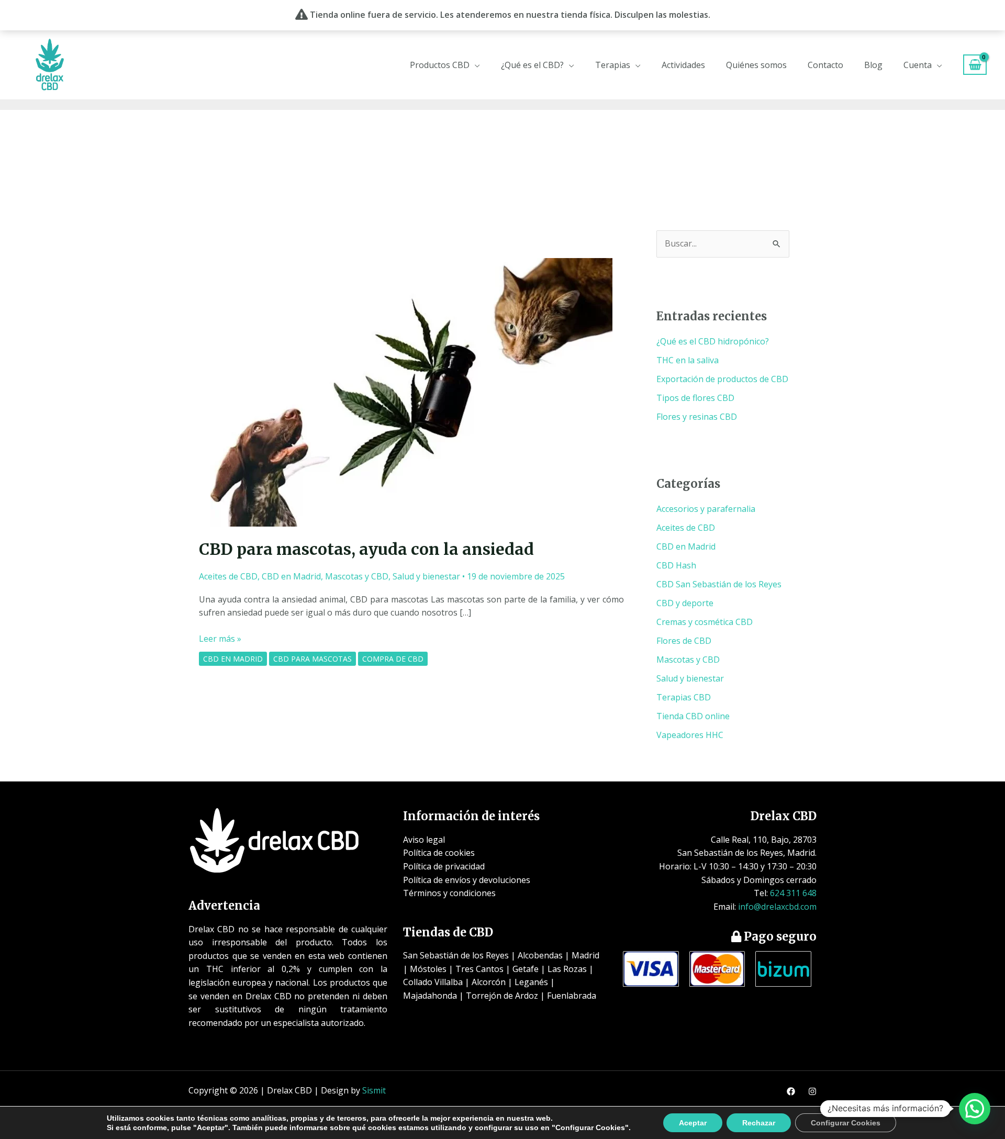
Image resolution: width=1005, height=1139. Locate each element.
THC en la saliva (687, 360)
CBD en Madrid (291, 576)
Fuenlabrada (571, 995)
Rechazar (758, 1123)
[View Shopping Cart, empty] (975, 64)
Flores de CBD (683, 640)
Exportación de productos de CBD (722, 379)
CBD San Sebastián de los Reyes (718, 584)
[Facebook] (791, 1091)
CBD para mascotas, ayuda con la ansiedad (366, 549)
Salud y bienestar (426, 576)
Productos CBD (440, 65)
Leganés (531, 982)
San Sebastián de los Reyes (456, 955)
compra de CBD (392, 659)
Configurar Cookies (845, 1123)
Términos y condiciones (449, 893)
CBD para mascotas (312, 659)
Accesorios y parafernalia (705, 509)
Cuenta (917, 65)
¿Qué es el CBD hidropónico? (712, 341)
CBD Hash (676, 565)
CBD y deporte (684, 603)
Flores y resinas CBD (696, 416)
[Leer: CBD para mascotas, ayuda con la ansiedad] (411, 391)
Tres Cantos (479, 969)
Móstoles (428, 969)
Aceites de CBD (228, 576)
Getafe (525, 969)
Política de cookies (439, 852)
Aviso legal (424, 839)
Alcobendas (540, 955)
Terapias (612, 65)
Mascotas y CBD (356, 576)
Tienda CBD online (693, 716)
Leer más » (220, 638)
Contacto (825, 65)
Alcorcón (489, 982)
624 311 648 (793, 893)
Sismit (374, 1090)
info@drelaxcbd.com (777, 906)
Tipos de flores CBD (695, 398)
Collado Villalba (433, 982)
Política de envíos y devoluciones (466, 880)
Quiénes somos (756, 65)
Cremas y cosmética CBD (704, 622)
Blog (873, 65)
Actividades (683, 65)
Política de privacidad (444, 866)
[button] (974, 1108)
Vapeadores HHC (689, 735)
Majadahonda (430, 995)
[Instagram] (812, 1091)
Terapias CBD (683, 697)
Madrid (585, 955)
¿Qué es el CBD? (532, 65)
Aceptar (693, 1123)
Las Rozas (567, 969)
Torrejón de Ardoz (502, 995)
